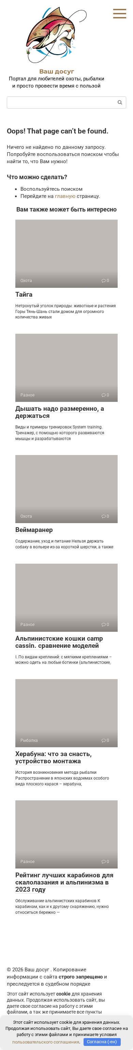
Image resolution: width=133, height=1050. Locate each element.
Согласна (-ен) (102, 1041)
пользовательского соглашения (45, 1041)
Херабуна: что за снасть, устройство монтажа (53, 757)
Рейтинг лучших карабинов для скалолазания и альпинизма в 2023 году (64, 882)
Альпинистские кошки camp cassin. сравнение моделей (59, 641)
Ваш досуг (56, 71)
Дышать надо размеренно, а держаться (59, 412)
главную (65, 196)
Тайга (23, 294)
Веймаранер (34, 530)
